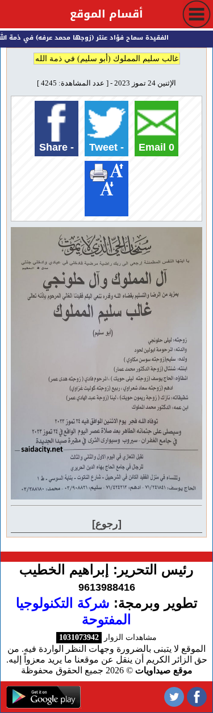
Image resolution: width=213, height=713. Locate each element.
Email (156, 147)
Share (56, 147)
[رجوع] (107, 524)
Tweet (106, 147)
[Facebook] (197, 697)
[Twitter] (174, 697)
